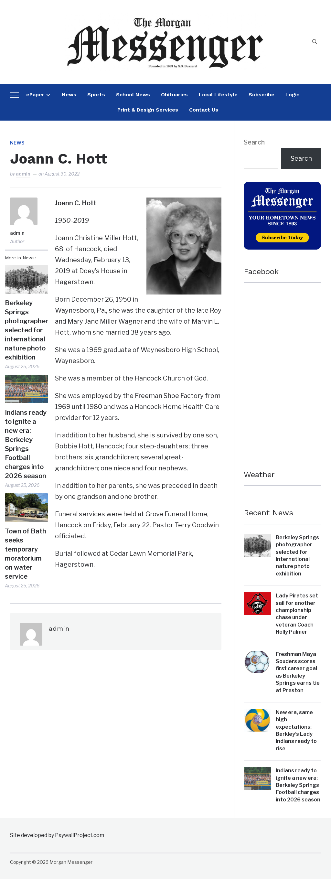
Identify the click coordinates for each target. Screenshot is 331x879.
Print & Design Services (147, 110)
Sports (96, 94)
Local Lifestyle (218, 94)
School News (133, 94)
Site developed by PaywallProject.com (57, 835)
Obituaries (174, 94)
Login (292, 94)
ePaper (35, 94)
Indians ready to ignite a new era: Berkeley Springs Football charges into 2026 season (26, 444)
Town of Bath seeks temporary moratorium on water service (25, 553)
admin (23, 174)
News (69, 94)
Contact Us (203, 110)
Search (254, 142)
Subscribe (261, 94)
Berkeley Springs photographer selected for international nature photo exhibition (26, 330)
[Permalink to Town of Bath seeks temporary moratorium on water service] (26, 507)
